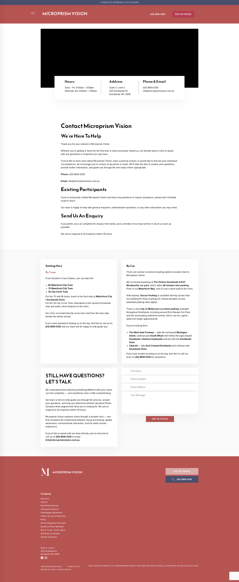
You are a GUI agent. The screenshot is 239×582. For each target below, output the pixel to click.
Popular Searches (49, 537)
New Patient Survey (50, 505)
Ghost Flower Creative (60, 569)
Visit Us (44, 502)
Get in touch (183, 14)
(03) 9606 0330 (157, 14)
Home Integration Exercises (53, 523)
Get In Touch (182, 471)
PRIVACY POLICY (74, 566)
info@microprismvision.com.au (158, 91)
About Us (45, 498)
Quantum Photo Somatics (52, 526)
